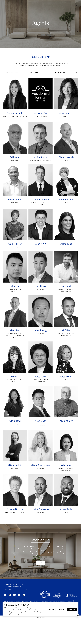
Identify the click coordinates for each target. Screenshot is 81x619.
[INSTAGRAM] (10, 595)
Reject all (51, 609)
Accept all (72, 609)
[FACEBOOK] (5, 595)
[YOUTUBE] (19, 595)
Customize (61, 609)
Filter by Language (60, 72)
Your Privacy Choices (40, 617)
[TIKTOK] (24, 595)
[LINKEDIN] (14, 595)
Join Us (40, 562)
